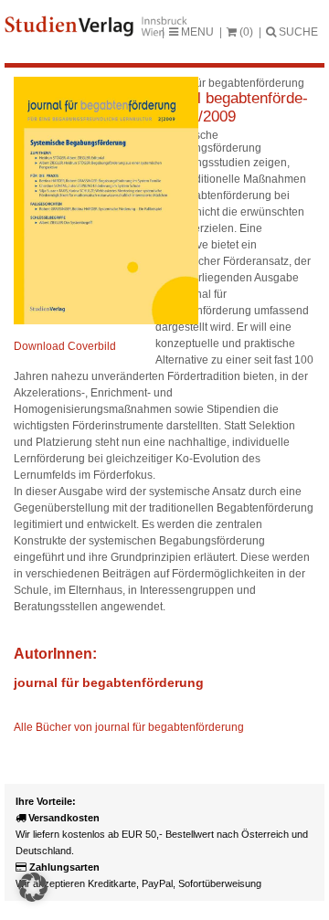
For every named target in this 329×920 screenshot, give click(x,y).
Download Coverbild (65, 346)
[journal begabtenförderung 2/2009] (106, 320)
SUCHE (297, 32)
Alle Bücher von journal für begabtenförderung (129, 727)
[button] (33, 887)
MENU (196, 32)
